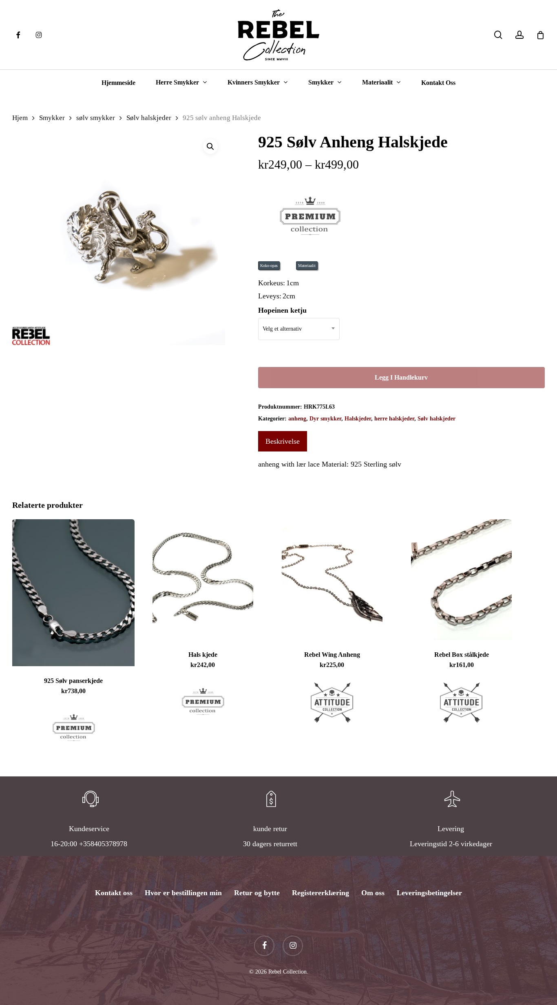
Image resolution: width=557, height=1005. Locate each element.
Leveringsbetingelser (429, 893)
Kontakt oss (114, 893)
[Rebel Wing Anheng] (332, 579)
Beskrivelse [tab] (282, 441)
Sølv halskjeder (148, 118)
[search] (498, 35)
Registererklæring (320, 893)
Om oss (373, 893)
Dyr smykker (325, 419)
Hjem (20, 118)
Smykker (52, 118)
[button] (210, 146)
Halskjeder (358, 419)
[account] (519, 35)
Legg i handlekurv (401, 377)
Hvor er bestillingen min (183, 893)
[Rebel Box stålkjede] (461, 579)
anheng (297, 419)
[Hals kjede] (202, 579)
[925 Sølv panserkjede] (73, 592)
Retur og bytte (257, 893)
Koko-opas (269, 265)
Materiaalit (307, 265)
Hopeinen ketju (282, 310)
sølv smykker (95, 118)
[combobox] (299, 329)
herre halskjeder (394, 419)
